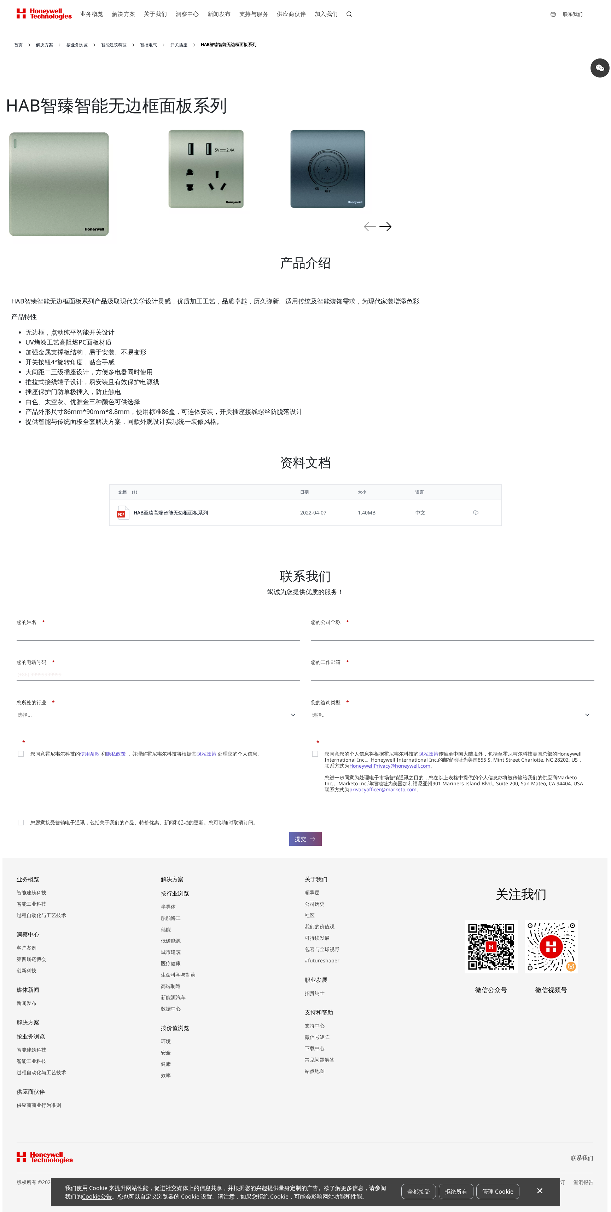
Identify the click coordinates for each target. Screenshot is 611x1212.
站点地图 (315, 1071)
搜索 (350, 14)
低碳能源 (171, 940)
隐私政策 (116, 753)
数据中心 (171, 1008)
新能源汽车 (173, 997)
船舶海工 (171, 918)
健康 (166, 1063)
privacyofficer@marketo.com (383, 789)
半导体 (168, 906)
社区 (310, 915)
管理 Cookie (497, 1191)
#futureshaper (322, 960)
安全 (166, 1052)
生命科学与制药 (178, 974)
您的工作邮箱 (328, 662)
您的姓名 (29, 622)
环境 (166, 1041)
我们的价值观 (319, 926)
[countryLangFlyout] (553, 14)
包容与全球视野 (322, 949)
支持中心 (315, 1025)
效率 (166, 1075)
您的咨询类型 (328, 702)
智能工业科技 (31, 903)
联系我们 (573, 14)
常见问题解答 (319, 1059)
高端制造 (171, 986)
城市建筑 (171, 952)
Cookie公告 (97, 1196)
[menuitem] (92, 14)
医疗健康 (171, 963)
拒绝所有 (456, 1191)
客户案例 (26, 947)
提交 (300, 839)
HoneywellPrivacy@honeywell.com (389, 765)
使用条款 (90, 753)
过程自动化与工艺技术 (41, 915)
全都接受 (418, 1191)
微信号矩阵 (317, 1037)
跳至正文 (24, 35)
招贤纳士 (315, 993)
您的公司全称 (328, 622)
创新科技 (26, 970)
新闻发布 (26, 1003)
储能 (166, 929)
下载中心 (315, 1048)
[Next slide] (385, 226)
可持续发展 (317, 937)
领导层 (312, 892)
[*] (19, 742)
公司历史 (315, 903)
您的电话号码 (34, 662)
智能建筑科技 (31, 892)
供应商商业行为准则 (39, 1105)
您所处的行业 (34, 702)
